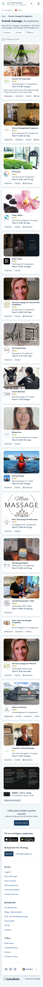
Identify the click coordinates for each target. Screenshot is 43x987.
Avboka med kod (11, 894)
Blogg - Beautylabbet (13, 912)
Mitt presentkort (11, 885)
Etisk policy (9, 943)
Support (7, 930)
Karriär (7, 925)
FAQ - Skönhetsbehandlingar (16, 916)
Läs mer (9, 854)
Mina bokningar (10, 876)
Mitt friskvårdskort (12, 890)
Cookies (7, 952)
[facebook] (15, 969)
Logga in (7, 872)
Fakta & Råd (9, 921)
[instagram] (6, 969)
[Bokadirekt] (3, 3)
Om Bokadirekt (10, 908)
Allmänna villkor (11, 956)
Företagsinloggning (24, 854)
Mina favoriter (10, 881)
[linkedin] (10, 969)
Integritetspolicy (11, 948)
